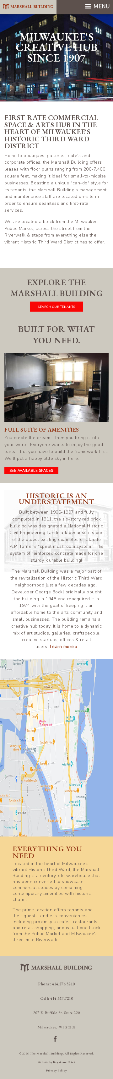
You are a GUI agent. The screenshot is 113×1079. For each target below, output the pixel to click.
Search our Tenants (56, 306)
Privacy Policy (56, 1070)
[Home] (28, 8)
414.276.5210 (63, 984)
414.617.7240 (61, 998)
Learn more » (64, 647)
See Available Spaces (31, 470)
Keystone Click (64, 1062)
